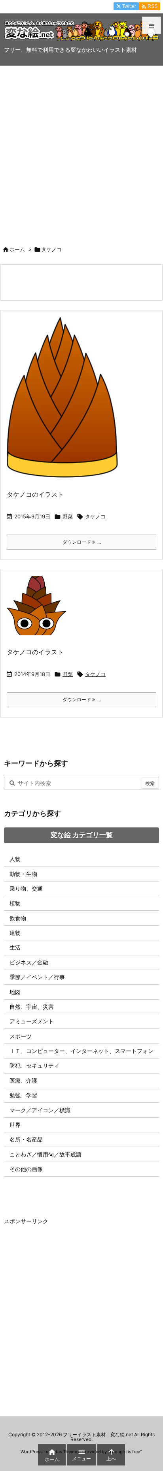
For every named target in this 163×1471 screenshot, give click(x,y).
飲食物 (17, 918)
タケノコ (95, 516)
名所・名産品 (26, 1139)
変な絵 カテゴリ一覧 (82, 835)
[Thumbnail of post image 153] (65, 402)
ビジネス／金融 (28, 962)
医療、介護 (23, 1080)
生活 (15, 947)
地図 (15, 992)
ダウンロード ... (82, 542)
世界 (15, 1124)
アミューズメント (31, 1021)
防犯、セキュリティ (34, 1065)
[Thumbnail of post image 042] (39, 610)
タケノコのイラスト (35, 494)
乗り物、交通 (26, 888)
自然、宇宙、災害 (31, 1006)
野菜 (68, 516)
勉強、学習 (23, 1095)
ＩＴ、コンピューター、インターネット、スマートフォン (81, 1050)
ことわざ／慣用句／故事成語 (45, 1154)
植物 (15, 903)
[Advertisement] (81, 151)
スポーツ (20, 1036)
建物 (15, 932)
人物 (15, 858)
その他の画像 (26, 1169)
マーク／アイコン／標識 (39, 1110)
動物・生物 (23, 873)
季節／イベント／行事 (37, 977)
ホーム (17, 249)
